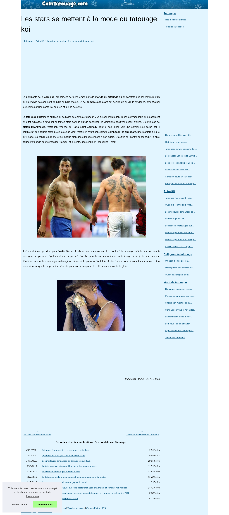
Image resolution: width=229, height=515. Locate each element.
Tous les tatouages (174, 26)
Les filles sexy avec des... (177, 169)
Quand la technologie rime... (179, 205)
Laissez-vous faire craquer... (179, 246)
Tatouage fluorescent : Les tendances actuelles (65, 450)
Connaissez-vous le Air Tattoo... (180, 310)
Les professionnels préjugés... (180, 163)
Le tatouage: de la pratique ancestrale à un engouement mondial (74, 477)
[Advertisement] (91, 66)
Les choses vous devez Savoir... (181, 155)
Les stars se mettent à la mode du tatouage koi (70, 41)
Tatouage (28, 41)
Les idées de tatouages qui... (179, 225)
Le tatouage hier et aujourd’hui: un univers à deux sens (69, 466)
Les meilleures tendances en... (180, 212)
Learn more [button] (32, 496)
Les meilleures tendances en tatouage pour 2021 (66, 461)
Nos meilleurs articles (175, 19)
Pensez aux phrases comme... (180, 296)
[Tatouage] (114, 4)
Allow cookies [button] (45, 504)
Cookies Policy (93, 508)
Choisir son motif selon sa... (178, 303)
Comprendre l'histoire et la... (179, 135)
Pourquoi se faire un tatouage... (180, 183)
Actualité (40, 41)
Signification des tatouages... (179, 330)
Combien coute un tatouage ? (179, 176)
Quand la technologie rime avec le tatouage (63, 455)
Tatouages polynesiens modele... (181, 149)
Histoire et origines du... (176, 142)
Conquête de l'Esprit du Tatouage (142, 434)
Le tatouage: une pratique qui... (180, 239)
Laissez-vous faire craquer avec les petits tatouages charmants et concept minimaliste (84, 488)
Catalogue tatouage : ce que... (180, 289)
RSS (104, 508)
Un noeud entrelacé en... (177, 261)
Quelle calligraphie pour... (177, 274)
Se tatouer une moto (175, 337)
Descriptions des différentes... (179, 267)
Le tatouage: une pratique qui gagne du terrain (65, 482)
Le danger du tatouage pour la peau (60, 498)
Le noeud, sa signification (177, 323)
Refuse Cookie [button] (19, 504)
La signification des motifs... (178, 316)
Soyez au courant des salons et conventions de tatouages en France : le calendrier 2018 (85, 493)
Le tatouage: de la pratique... (179, 232)
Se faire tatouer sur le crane (37, 434)
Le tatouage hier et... (175, 218)
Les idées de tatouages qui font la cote (61, 472)
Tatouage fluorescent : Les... (179, 198)
